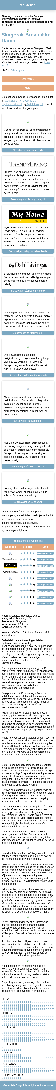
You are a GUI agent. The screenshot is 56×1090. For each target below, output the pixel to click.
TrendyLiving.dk (27, 100)
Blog (18, 1085)
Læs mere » (28, 79)
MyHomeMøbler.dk (12, 104)
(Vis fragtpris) (18, 70)
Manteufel (28, 5)
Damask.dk (10, 100)
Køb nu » (28, 88)
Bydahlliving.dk (34, 104)
